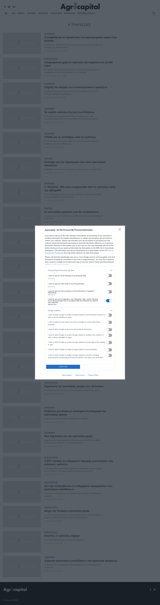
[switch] (109, 275)
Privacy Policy (93, 375)
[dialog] (80, 303)
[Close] (120, 230)
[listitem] (80, 270)
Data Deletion (67, 375)
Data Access (80, 375)
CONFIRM (63, 367)
